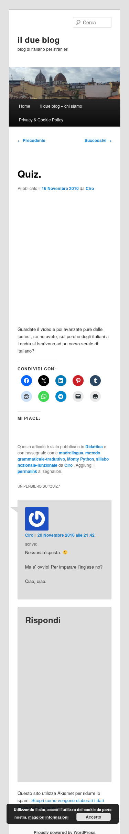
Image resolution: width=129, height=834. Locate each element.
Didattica (94, 446)
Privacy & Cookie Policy (41, 119)
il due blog (39, 39)
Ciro (90, 188)
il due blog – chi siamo (61, 106)
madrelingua (71, 453)
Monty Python (80, 459)
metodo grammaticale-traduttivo (59, 456)
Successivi (98, 140)
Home (24, 106)
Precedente (31, 140)
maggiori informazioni (48, 817)
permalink (27, 471)
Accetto (93, 817)
